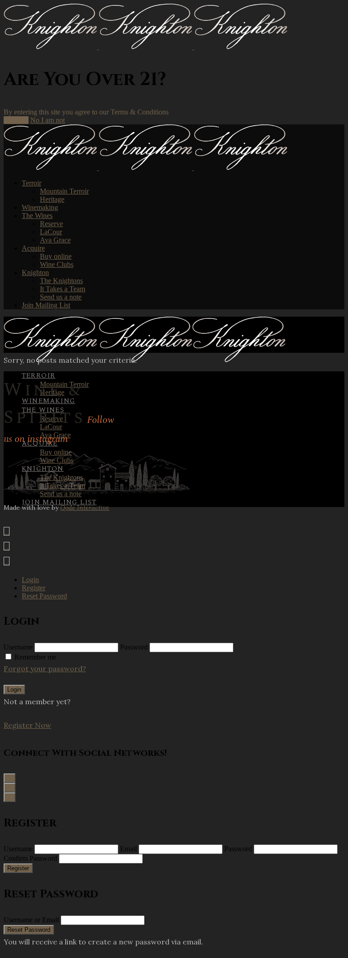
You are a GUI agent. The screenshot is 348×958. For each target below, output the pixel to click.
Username (18, 647)
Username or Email (31, 920)
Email (128, 849)
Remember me (35, 657)
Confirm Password (30, 858)
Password (134, 647)
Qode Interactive (84, 507)
